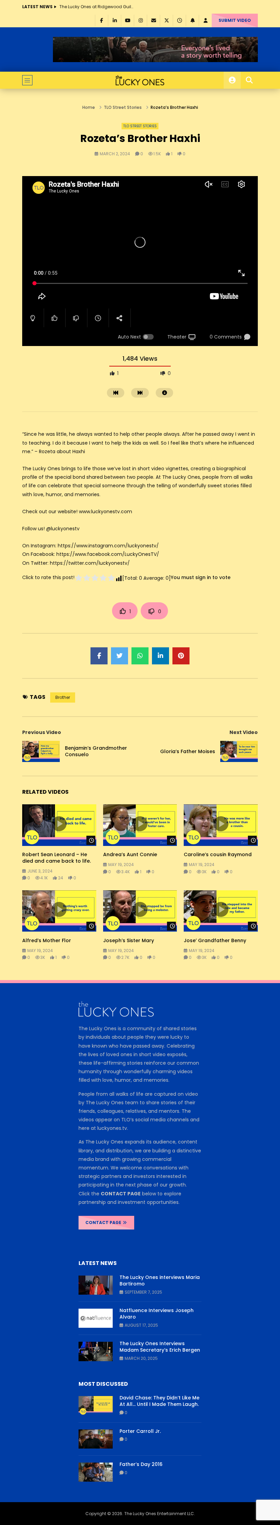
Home (88, 107)
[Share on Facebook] (99, 655)
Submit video (235, 20)
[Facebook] (101, 20)
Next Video (243, 732)
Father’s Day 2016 (141, 1464)
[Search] (249, 80)
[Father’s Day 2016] (96, 1472)
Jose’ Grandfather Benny (215, 940)
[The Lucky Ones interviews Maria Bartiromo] (96, 1285)
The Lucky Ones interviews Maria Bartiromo (160, 1280)
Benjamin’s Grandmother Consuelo (96, 751)
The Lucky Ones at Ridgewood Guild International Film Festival (97, 7)
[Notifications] (192, 20)
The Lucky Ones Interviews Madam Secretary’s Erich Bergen (160, 1346)
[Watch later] (179, 20)
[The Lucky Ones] (140, 80)
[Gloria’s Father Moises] (239, 751)
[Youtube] (127, 20)
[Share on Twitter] (119, 655)
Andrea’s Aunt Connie (130, 854)
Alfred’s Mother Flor (46, 940)
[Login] (205, 20)
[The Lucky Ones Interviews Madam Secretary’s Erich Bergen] (96, 1351)
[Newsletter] (153, 20)
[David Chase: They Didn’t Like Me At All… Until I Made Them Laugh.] (96, 1405)
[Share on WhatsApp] (140, 655)
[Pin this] (181, 655)
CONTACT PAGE (103, 1222)
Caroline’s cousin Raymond (218, 854)
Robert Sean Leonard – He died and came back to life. (56, 857)
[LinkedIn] (114, 20)
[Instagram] (140, 20)
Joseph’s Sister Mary (128, 940)
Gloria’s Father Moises (187, 751)
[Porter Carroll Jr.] (96, 1439)
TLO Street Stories (123, 107)
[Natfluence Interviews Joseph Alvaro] (96, 1318)
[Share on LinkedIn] (160, 655)
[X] (166, 20)
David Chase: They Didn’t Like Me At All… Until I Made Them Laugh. (159, 1401)
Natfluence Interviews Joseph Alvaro (157, 1313)
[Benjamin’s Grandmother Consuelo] (41, 751)
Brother (62, 697)
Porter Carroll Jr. (140, 1431)
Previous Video (41, 732)
